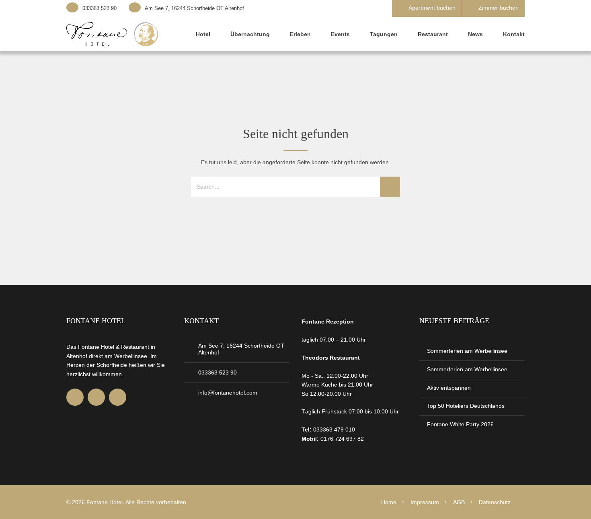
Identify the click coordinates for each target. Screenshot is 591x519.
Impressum (424, 502)
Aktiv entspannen (449, 388)
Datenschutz (495, 502)
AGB (459, 502)
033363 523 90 (99, 8)
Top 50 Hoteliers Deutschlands (466, 406)
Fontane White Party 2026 (460, 424)
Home (388, 502)
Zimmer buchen (498, 7)
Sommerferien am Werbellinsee (467, 351)
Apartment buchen (432, 7)
